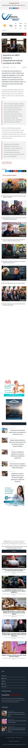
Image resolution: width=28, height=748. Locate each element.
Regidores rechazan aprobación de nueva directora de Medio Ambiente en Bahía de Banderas (17, 477)
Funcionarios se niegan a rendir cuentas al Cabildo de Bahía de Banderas (17, 465)
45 (25, 719)
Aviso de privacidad (10, 737)
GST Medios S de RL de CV (14, 741)
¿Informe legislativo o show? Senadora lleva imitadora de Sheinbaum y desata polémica (14, 218)
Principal (4, 675)
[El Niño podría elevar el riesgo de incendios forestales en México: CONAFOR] (14, 186)
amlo (3, 162)
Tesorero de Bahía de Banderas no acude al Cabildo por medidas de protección (18, 455)
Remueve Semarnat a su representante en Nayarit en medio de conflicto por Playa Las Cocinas (14, 240)
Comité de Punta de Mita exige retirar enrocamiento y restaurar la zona (14, 5)
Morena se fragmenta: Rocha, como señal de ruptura (14, 283)
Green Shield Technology (13, 744)
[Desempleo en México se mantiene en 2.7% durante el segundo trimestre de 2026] (14, 252)
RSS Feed (4, 686)
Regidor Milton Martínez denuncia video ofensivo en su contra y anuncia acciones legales (17, 443)
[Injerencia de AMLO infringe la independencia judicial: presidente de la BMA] (14, 46)
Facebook (4, 678)
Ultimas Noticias (6, 423)
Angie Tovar (5, 67)
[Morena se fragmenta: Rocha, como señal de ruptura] (14, 274)
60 (25, 711)
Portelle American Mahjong (5, 0)
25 (25, 726)
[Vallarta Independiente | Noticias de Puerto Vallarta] (11, 16)
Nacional (24, 67)
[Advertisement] (14, 363)
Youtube (4, 683)
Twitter (4, 681)
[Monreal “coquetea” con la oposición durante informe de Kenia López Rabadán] (14, 294)
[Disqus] (14, 327)
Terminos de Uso (19, 737)
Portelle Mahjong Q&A (14, 0)
